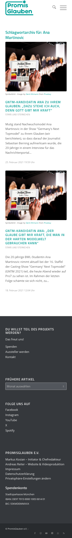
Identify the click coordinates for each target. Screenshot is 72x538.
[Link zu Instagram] (41, 533)
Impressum (12, 469)
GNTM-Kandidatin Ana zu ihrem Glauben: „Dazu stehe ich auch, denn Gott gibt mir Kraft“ (33, 106)
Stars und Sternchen (17, 114)
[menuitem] (52, 7)
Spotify (10, 430)
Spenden (11, 346)
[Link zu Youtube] (46, 533)
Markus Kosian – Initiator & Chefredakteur (33, 459)
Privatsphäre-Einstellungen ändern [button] (28, 478)
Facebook (11, 410)
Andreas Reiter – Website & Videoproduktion (34, 464)
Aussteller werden (17, 352)
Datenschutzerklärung (19, 474)
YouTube (11, 420)
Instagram (12, 415)
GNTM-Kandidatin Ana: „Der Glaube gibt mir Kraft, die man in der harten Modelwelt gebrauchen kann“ (35, 236)
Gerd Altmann (32, 94)
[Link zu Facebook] (35, 533)
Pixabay (47, 94)
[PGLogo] (29, 7)
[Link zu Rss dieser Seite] (64, 533)
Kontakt (10, 357)
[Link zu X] (52, 533)
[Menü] (61, 7)
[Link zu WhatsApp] (58, 533)
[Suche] (52, 7)
